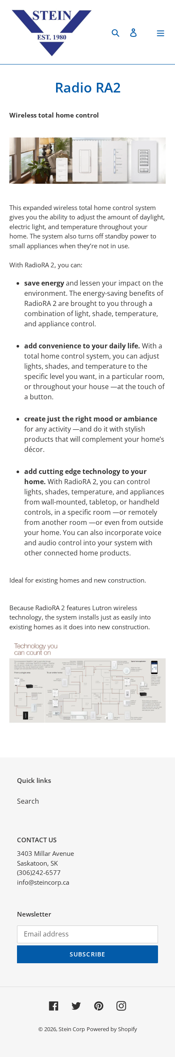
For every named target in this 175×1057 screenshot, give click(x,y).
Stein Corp (72, 1029)
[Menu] (160, 31)
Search (28, 801)
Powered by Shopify (112, 1029)
